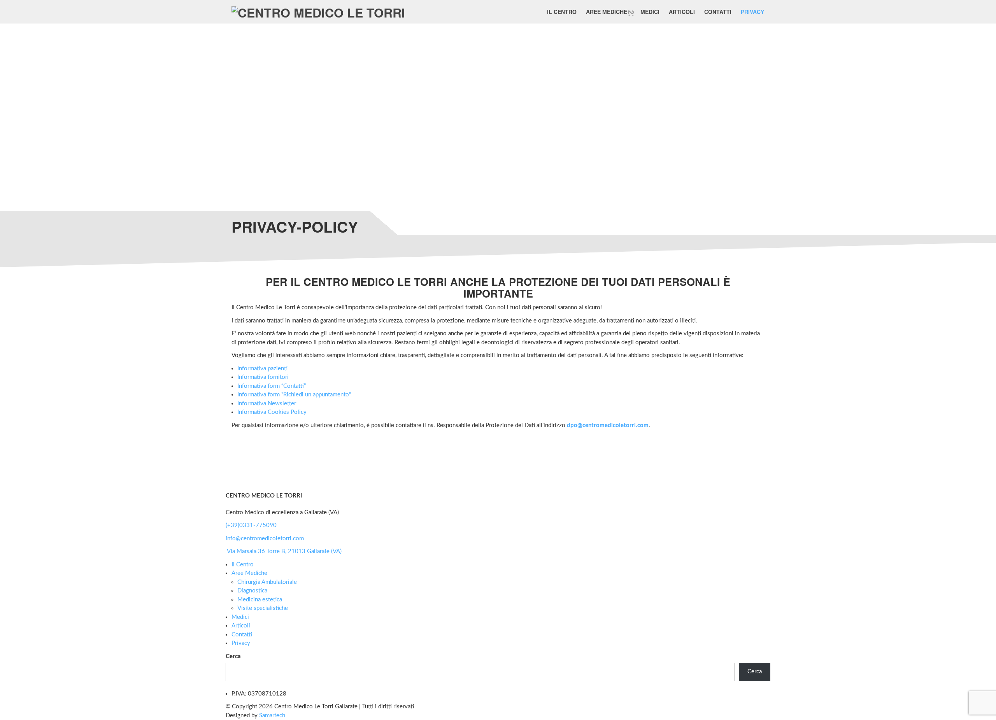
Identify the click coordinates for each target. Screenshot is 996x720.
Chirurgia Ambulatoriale (267, 582)
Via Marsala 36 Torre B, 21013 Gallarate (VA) (284, 551)
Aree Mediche (606, 12)
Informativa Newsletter (266, 403)
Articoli (682, 12)
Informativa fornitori (263, 377)
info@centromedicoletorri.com (265, 538)
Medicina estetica (259, 600)
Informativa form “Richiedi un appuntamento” (294, 395)
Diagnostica (252, 591)
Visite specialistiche (262, 608)
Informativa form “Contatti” (271, 386)
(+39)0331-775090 (251, 525)
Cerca (233, 656)
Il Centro (562, 12)
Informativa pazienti (262, 368)
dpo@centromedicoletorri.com (608, 425)
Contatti (717, 12)
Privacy (752, 12)
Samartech (272, 715)
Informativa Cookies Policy (272, 412)
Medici (649, 12)
